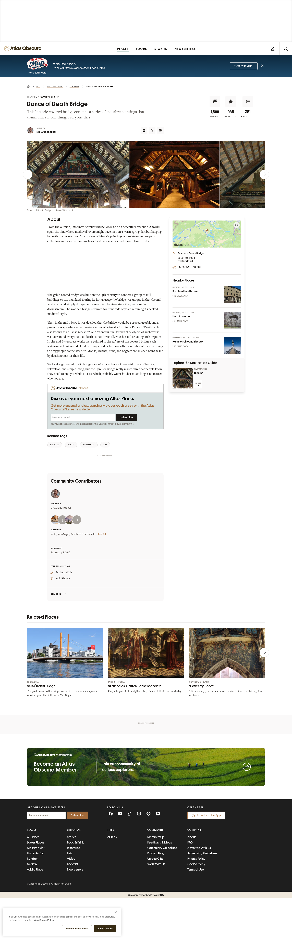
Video (71, 858)
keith (53, 534)
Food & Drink (75, 842)
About (191, 837)
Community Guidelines (162, 848)
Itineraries (73, 848)
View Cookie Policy (44, 920)
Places (32, 829)
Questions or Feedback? (146, 895)
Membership (155, 837)
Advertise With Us (199, 848)
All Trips (112, 837)
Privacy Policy (113, 424)
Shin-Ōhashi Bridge (41, 686)
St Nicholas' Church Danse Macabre (135, 686)
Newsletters (75, 869)
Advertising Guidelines (202, 853)
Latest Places (35, 842)
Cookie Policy (196, 864)
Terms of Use (128, 424)
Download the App (209, 815)
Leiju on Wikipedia (64, 210)
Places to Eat (35, 853)
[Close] (115, 912)
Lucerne (198, 373)
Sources (56, 594)
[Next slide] (264, 174)
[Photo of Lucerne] (183, 378)
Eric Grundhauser (46, 132)
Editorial (74, 829)
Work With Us (156, 864)
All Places (33, 837)
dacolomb (88, 534)
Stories (71, 837)
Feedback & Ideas (159, 842)
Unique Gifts (155, 858)
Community (156, 829)
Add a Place (35, 869)
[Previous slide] (27, 174)
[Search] (285, 48)
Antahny (75, 534)
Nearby (32, 864)
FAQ (190, 842)
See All (102, 534)
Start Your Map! (243, 66)
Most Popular (35, 848)
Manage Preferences (77, 928)
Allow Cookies (105, 928)
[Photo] (232, 294)
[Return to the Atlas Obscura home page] (23, 48)
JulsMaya (63, 534)
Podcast (72, 864)
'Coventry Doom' (201, 686)
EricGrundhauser (61, 507)
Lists (69, 853)
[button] (215, 101)
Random (33, 858)
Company (194, 829)
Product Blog (155, 853)
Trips (111, 829)
